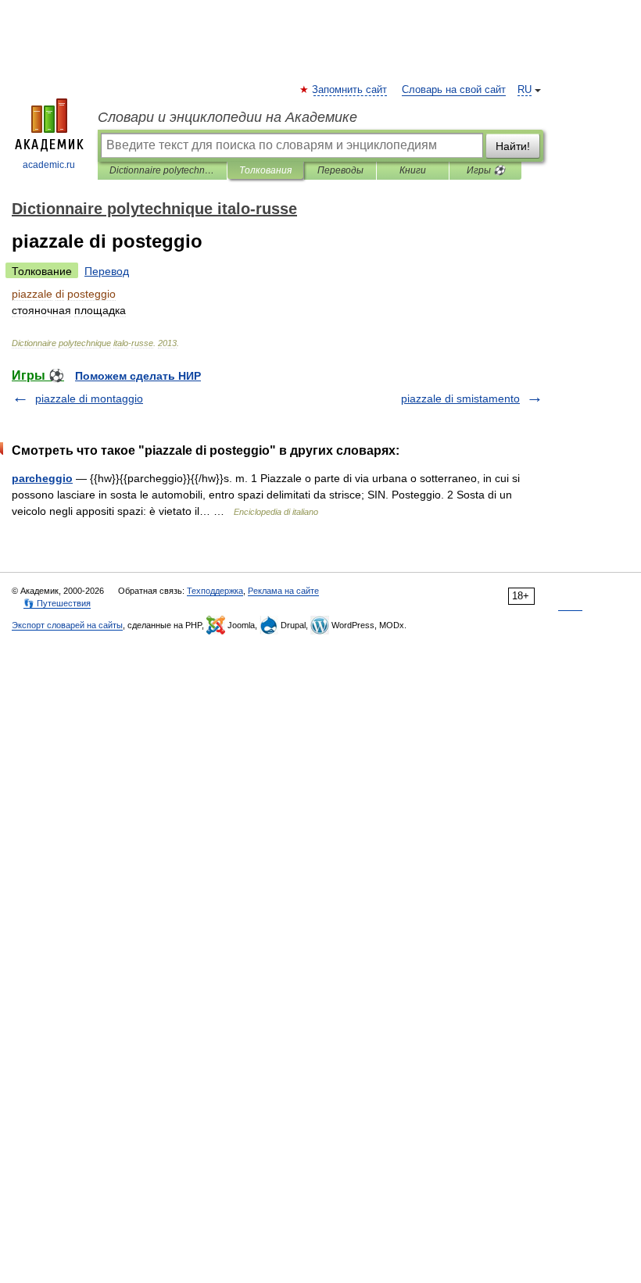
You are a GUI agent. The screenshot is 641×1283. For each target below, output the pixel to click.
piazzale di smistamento (460, 398)
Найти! (513, 146)
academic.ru (49, 164)
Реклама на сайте (283, 590)
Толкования (265, 170)
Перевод (106, 271)
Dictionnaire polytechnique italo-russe (162, 170)
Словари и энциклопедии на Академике (227, 117)
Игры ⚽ (486, 170)
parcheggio (42, 478)
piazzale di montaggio (89, 398)
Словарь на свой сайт (454, 89)
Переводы (340, 170)
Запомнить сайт (350, 89)
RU (524, 89)
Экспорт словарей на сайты (67, 625)
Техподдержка (215, 590)
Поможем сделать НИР (138, 376)
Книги (412, 170)
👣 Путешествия (57, 603)
